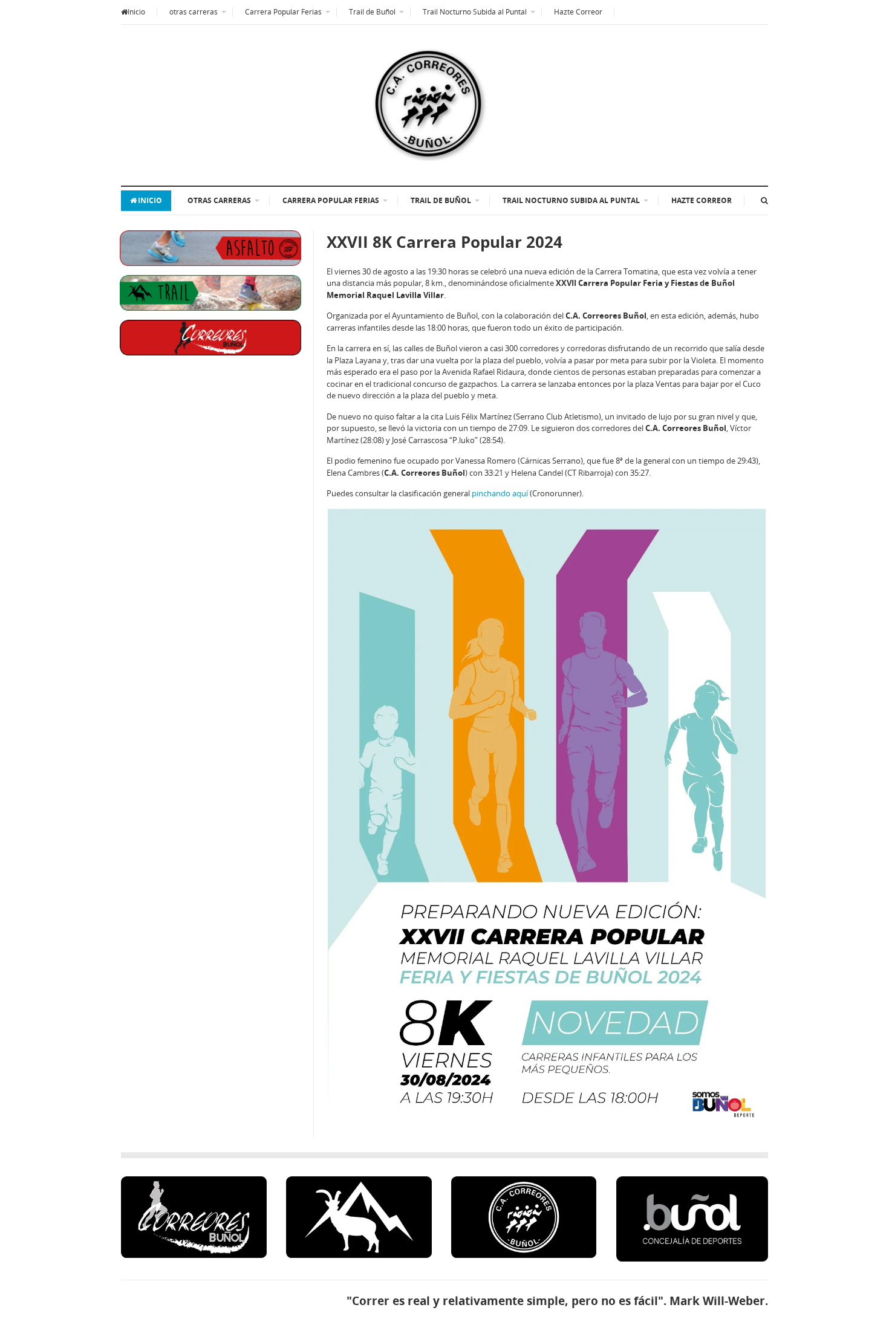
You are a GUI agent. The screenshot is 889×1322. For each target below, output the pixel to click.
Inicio (136, 12)
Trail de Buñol (372, 12)
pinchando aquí (500, 493)
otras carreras (193, 12)
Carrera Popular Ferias (283, 12)
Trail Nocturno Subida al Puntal (475, 12)
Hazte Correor (578, 12)
